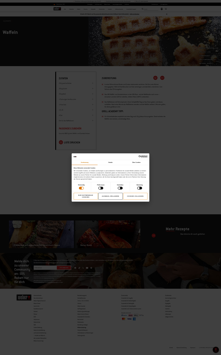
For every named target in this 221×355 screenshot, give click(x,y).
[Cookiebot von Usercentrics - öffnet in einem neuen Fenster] (139, 156)
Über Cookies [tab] (136, 162)
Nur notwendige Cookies (85, 196)
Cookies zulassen (135, 196)
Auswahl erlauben (110, 196)
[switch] (100, 188)
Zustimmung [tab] (84, 162)
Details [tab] (110, 162)
